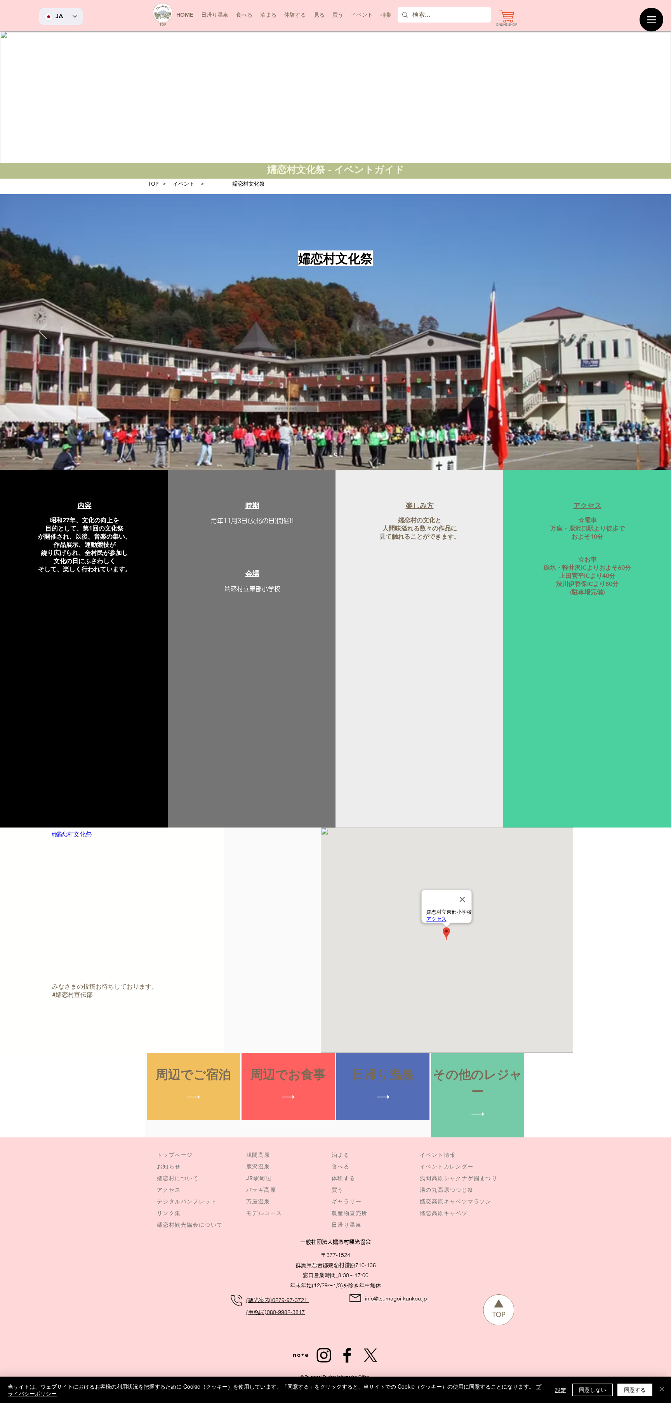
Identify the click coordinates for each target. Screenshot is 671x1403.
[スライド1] (335, 454)
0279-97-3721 (290, 1300)
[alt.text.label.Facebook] (347, 1355)
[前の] (43, 332)
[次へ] (628, 332)
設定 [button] (560, 1390)
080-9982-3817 (286, 1312)
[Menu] (651, 19)
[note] (300, 1355)
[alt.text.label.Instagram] (324, 1355)
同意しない (592, 1389)
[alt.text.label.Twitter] (370, 1355)
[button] (362, 15)
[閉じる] (661, 1390)
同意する (635, 1389)
